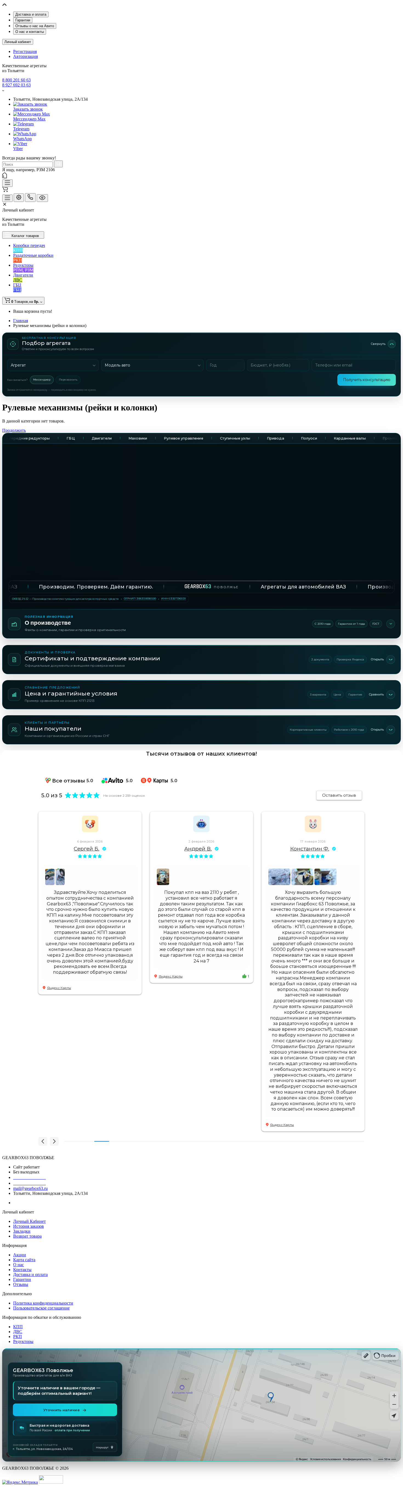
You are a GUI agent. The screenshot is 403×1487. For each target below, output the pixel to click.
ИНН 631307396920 (173, 598)
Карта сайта (24, 1259)
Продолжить (14, 430)
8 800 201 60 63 (16, 80)
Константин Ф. (198, 848)
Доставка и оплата (30, 14)
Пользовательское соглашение (41, 1308)
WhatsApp (22, 138)
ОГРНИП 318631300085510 (140, 598)
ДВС (17, 1331)
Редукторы (23, 1341)
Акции (19, 1254)
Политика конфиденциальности (43, 1303)
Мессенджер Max (29, 119)
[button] (42, 1141)
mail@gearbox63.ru (30, 1188)
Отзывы (20, 1284)
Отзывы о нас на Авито (34, 26)
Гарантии (22, 20)
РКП (17, 1336)
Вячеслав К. (309, 848)
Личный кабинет (17, 42)
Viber (18, 148)
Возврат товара (27, 1236)
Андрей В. (86, 848)
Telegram (21, 128)
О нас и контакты (29, 32)
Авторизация (25, 56)
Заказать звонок (28, 109)
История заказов (28, 1226)
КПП (18, 1326)
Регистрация (25, 51)
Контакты (22, 1269)
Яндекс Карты (59, 976)
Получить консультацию (366, 379)
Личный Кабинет (29, 1221)
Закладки (21, 1231)
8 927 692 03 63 (16, 85)
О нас (18, 1264)
